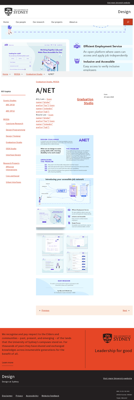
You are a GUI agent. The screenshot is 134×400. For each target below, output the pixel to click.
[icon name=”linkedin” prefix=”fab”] (45, 108)
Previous (45, 310)
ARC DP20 (10, 104)
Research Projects (11, 163)
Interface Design (13, 154)
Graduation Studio (34, 74)
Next (125, 310)
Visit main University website (118, 3)
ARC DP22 (10, 111)
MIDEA (17, 74)
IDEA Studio (11, 148)
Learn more (7, 362)
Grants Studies (9, 100)
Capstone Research (14, 123)
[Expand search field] (128, 22)
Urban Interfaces (13, 182)
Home (5, 74)
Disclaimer (7, 395)
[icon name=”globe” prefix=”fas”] (44, 102)
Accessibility (32, 395)
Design (124, 11)
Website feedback (50, 395)
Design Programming (15, 129)
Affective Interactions (11, 168)
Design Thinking (13, 136)
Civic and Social (12, 176)
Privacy (19, 395)
